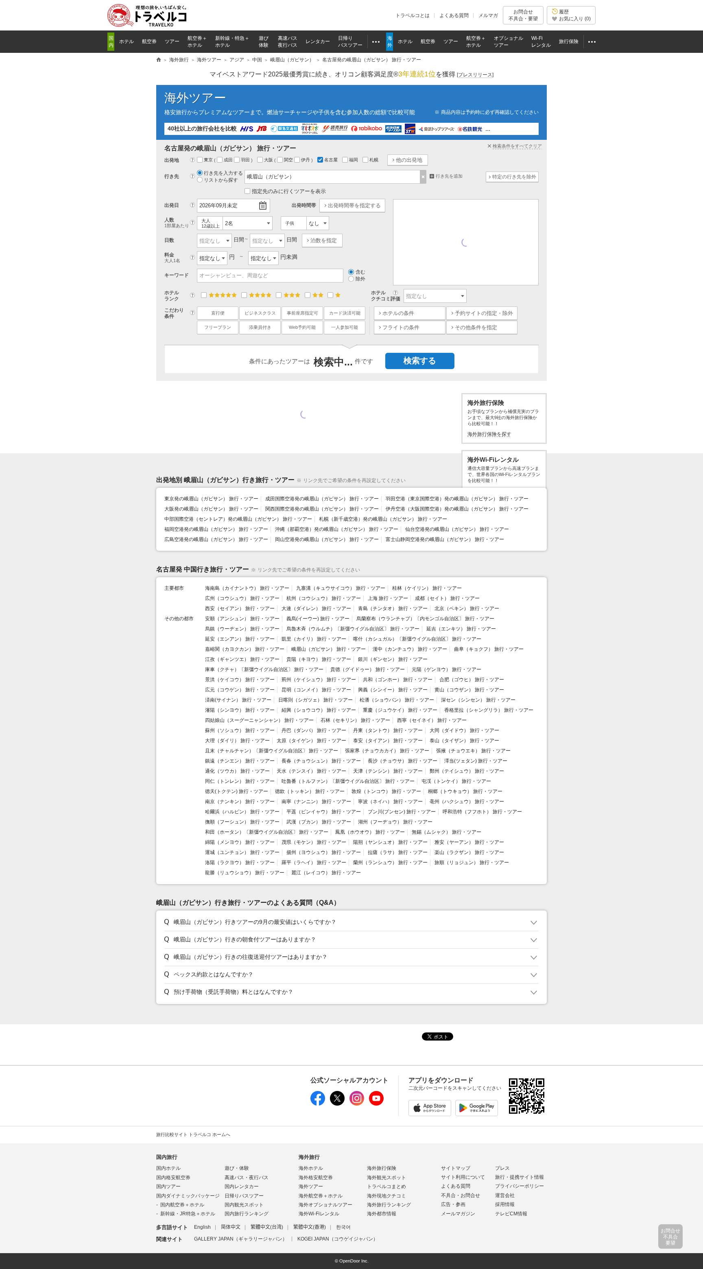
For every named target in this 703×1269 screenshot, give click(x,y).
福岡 (354, 159)
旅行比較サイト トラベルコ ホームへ (193, 1134)
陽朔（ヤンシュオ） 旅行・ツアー (390, 842)
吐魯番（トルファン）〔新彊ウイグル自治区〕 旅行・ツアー (348, 781)
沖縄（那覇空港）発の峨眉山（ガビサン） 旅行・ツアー (336, 529)
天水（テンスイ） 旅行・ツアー (311, 771)
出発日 (171, 205)
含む (360, 272)
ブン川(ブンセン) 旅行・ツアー (402, 812)
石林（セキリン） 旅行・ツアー (355, 720)
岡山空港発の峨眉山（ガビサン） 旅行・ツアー (327, 539)
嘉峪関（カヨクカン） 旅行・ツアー (244, 649)
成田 (229, 159)
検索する (420, 360)
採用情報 (505, 1204)
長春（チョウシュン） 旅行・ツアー (321, 761)
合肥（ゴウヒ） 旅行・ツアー (471, 679)
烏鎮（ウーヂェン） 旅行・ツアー (242, 629)
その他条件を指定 (476, 327)
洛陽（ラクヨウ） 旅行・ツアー (240, 862)
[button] (350, 922)
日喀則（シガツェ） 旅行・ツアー (315, 700)
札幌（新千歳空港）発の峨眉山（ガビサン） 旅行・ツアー (383, 519)
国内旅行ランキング (247, 1214)
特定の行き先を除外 (514, 177)
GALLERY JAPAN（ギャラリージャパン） (240, 1239)
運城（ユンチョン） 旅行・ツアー (242, 852)
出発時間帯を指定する (354, 205)
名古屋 (331, 159)
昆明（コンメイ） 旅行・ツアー (316, 690)
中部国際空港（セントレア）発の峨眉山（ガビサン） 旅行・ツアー (238, 519)
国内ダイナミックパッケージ (188, 1196)
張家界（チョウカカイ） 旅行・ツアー (387, 751)
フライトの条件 (400, 327)
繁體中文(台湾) (267, 1227)
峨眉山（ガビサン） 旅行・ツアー (328, 649)
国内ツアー (168, 1186)
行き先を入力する (223, 173)
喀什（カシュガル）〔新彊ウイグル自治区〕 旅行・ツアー (417, 639)
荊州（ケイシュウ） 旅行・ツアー (319, 679)
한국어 (343, 1227)
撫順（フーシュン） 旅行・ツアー (242, 822)
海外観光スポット (386, 1177)
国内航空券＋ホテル (182, 1205)
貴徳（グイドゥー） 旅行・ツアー (367, 669)
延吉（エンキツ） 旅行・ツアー (461, 629)
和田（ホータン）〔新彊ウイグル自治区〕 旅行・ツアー (266, 832)
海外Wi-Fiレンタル (319, 1214)
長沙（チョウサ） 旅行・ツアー (402, 761)
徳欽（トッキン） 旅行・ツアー (310, 791)
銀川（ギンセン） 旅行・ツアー (393, 659)
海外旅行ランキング (389, 1205)
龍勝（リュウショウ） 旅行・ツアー (244, 873)
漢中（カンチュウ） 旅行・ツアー (410, 649)
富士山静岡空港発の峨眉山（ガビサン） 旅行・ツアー (445, 539)
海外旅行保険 (381, 1168)
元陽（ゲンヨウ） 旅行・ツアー (446, 669)
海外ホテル (311, 1168)
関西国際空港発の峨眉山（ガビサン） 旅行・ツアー (322, 509)
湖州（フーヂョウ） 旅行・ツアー (395, 822)
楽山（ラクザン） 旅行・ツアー (469, 852)
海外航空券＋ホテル (321, 1196)
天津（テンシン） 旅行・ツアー (388, 771)
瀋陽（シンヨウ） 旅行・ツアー (240, 710)
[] (475, 75)
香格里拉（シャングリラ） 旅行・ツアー (488, 710)
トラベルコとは (412, 15)
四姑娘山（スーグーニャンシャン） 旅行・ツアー (259, 720)
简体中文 (230, 1227)
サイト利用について (463, 1177)
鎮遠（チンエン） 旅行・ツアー (240, 761)
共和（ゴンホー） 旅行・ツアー (397, 679)
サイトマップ (455, 1168)
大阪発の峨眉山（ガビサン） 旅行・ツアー (211, 509)
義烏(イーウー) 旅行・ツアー (317, 618)
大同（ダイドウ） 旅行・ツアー (464, 730)
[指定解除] (423, 177)
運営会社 (505, 1195)
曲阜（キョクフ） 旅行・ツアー (489, 649)
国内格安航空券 (173, 1177)
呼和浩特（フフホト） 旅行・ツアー (482, 812)
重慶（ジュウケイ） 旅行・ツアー (400, 710)
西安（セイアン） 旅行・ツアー (240, 608)
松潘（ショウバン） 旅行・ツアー (397, 700)
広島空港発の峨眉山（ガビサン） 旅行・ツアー (216, 539)
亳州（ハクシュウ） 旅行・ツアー (467, 801)
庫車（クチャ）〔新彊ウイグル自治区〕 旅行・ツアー (264, 669)
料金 (172, 257)
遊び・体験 (237, 1168)
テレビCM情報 (511, 1214)
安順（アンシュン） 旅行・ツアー (242, 618)
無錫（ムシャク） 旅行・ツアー (446, 832)
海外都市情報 (381, 1214)
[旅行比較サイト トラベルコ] (158, 60)
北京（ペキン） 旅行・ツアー (466, 608)
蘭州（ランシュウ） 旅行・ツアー (390, 862)
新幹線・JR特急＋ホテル (187, 1214)
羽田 (246, 159)
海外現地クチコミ (386, 1196)
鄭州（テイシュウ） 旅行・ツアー (467, 771)
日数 (169, 240)
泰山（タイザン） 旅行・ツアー (464, 740)
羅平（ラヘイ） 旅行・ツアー (314, 862)
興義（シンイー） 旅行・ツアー (393, 690)
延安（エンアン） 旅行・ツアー (240, 639)
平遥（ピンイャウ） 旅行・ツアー (323, 812)
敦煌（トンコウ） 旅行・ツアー (386, 791)
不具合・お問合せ (460, 1195)
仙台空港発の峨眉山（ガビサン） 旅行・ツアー (457, 529)
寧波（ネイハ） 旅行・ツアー (390, 801)
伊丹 (306, 159)
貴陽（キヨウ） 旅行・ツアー (318, 659)
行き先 (171, 176)
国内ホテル (168, 1168)
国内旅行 (166, 1157)
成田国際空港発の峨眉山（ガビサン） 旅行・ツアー (322, 499)
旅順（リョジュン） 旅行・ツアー (471, 862)
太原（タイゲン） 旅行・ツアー (311, 740)
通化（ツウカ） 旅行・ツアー (237, 771)
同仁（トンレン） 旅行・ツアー (240, 781)
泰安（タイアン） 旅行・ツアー (388, 740)
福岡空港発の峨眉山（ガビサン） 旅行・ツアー (216, 529)
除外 (360, 279)
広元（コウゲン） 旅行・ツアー (240, 690)
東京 (209, 159)
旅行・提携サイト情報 (519, 1177)
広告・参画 (453, 1204)
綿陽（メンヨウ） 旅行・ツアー (240, 842)
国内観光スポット (244, 1205)
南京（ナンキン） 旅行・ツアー (240, 801)
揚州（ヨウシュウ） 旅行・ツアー (323, 852)
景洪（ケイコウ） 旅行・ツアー (240, 679)
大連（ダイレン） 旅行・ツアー (316, 608)
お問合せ (523, 15)
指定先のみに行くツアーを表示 (289, 191)
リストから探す (221, 180)
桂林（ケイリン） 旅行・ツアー (427, 588)
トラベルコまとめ (386, 1186)
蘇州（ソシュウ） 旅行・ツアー (240, 730)
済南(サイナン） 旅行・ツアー (238, 700)
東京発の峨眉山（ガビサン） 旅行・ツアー (211, 499)
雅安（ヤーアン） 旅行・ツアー (469, 842)
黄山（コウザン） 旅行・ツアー (469, 690)
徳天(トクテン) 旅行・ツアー (236, 791)
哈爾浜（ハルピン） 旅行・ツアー (242, 812)
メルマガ (488, 15)
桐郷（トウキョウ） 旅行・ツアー (465, 791)
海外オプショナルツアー (325, 1205)
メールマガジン (458, 1214)
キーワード (176, 275)
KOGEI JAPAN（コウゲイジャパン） (337, 1239)
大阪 (269, 159)
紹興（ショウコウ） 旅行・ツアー (319, 710)
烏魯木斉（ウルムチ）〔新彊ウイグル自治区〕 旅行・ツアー (352, 629)
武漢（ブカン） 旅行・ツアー (318, 822)
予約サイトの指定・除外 (484, 313)
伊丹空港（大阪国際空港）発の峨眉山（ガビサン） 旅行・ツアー (457, 509)
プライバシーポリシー (519, 1186)
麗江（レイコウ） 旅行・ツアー (326, 873)
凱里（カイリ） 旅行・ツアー (314, 639)
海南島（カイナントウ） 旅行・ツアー (247, 588)
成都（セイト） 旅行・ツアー (447, 598)
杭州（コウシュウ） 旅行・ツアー (323, 598)
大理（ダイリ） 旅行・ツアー (237, 740)
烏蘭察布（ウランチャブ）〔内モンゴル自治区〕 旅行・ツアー (425, 618)
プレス (502, 1168)
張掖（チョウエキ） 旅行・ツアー (473, 751)
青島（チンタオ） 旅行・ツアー (393, 608)
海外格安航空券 (316, 1177)
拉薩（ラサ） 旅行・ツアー (398, 852)
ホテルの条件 (398, 313)
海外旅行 (309, 1157)
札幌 (374, 159)
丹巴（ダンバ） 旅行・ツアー (314, 730)
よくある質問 (454, 15)
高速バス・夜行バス (247, 1177)
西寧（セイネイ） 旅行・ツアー (432, 720)
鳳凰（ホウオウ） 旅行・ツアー (370, 832)
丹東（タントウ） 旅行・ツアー (388, 730)
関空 (289, 159)
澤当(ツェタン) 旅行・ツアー (475, 761)
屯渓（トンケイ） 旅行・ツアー (456, 781)
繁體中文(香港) (309, 1227)
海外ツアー (195, 97)
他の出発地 (409, 160)
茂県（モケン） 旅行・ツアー (314, 842)
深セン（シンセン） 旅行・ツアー (478, 700)
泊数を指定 (323, 240)
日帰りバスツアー (244, 1196)
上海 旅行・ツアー (388, 598)
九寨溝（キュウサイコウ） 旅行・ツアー (340, 588)
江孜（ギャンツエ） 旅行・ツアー (242, 659)
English (202, 1227)
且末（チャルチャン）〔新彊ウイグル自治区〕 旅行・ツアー (271, 751)
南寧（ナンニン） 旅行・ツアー (316, 801)
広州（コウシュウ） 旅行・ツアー (242, 598)
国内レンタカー (242, 1186)
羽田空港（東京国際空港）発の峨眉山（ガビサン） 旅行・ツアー (457, 499)
